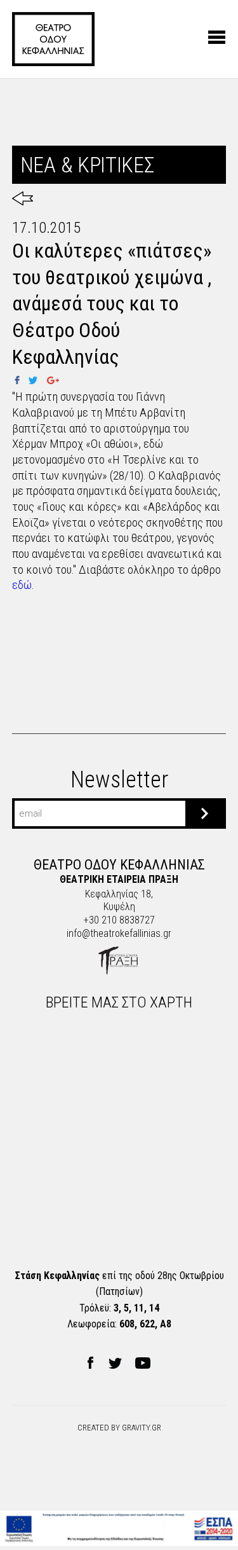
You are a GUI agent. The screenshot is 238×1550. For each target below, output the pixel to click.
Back (22, 198)
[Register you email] (204, 813)
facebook (90, 1363)
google (53, 380)
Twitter (33, 380)
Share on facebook (21, 380)
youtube (142, 1363)
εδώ (22, 585)
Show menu (216, 37)
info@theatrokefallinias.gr (119, 933)
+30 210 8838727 (119, 920)
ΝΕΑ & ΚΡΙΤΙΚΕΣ (87, 164)
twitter (115, 1363)
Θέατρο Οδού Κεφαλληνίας (53, 39)
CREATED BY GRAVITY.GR (119, 1427)
